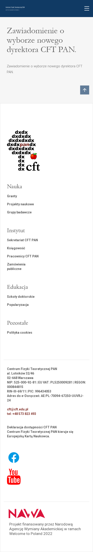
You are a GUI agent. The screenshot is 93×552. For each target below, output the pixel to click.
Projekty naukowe (20, 204)
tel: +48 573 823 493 (21, 414)
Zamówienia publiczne (16, 267)
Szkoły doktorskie (21, 296)
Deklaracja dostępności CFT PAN (32, 427)
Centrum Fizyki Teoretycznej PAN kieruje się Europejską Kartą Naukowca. (40, 434)
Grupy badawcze (19, 212)
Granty (12, 196)
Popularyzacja (18, 305)
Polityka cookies (19, 332)
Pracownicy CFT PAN (23, 256)
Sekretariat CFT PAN (22, 240)
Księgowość (16, 248)
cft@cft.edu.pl (17, 409)
